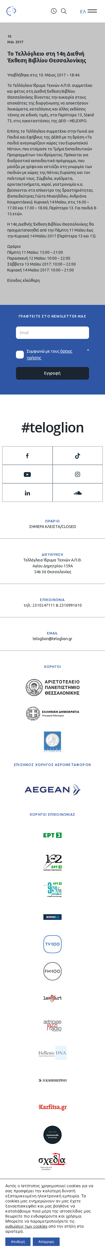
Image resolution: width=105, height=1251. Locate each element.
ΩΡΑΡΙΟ (52, 521)
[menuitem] (83, 11)
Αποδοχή (18, 1241)
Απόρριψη (46, 1241)
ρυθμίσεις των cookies (26, 1226)
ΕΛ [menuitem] (83, 11)
